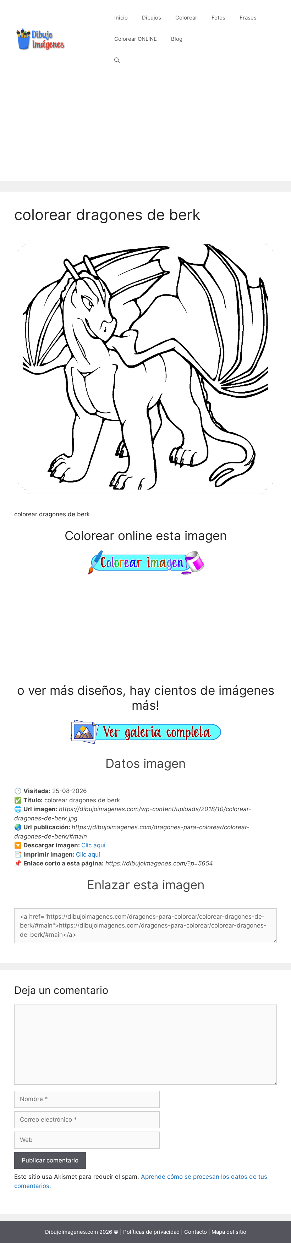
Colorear (186, 17)
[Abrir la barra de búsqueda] (117, 60)
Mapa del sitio (229, 1231)
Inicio (121, 17)
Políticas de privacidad (151, 1231)
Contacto (195, 1231)
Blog (176, 38)
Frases (248, 17)
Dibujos (151, 17)
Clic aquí (93, 845)
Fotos (218, 17)
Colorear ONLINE (135, 38)
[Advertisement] (145, 131)
